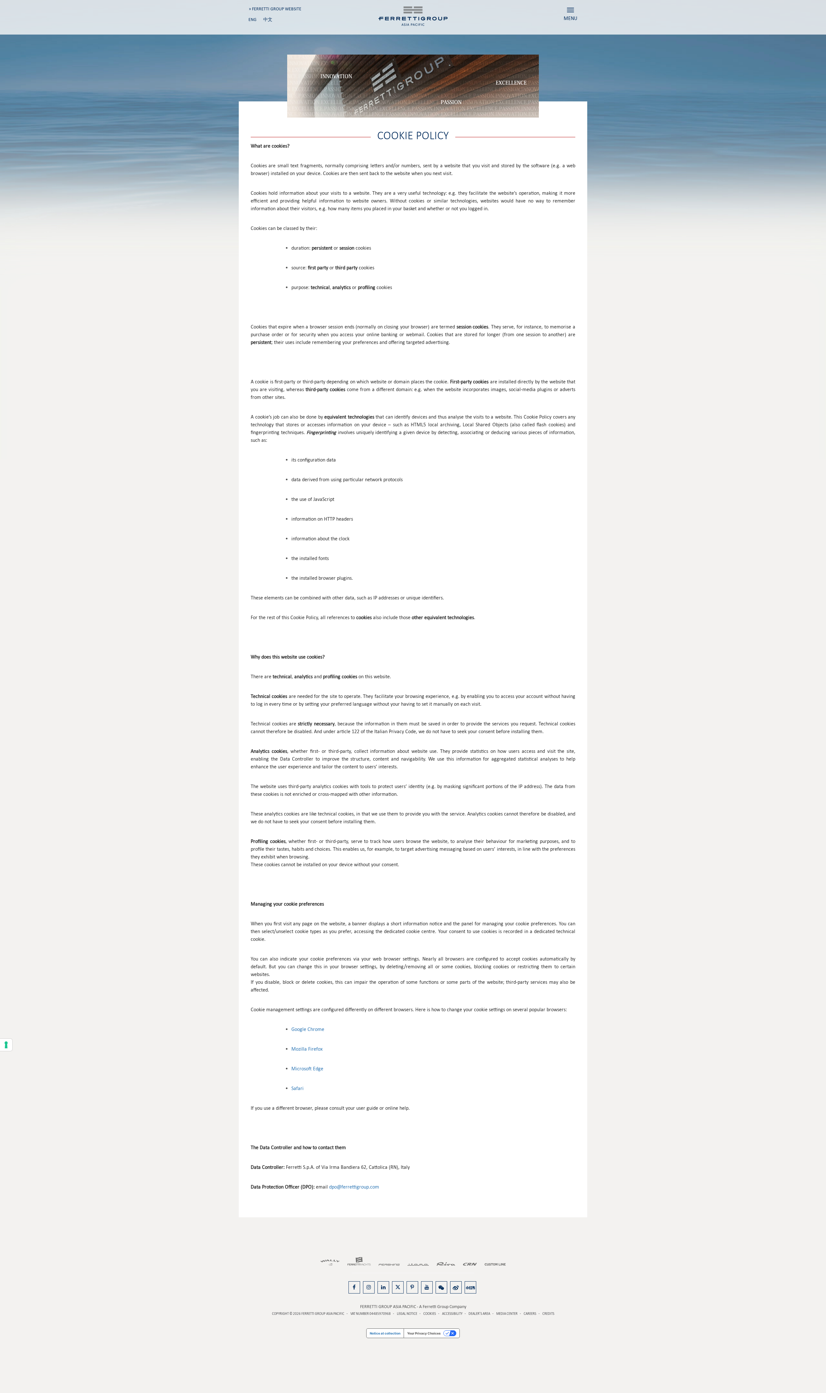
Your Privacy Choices (424, 1333)
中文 (267, 19)
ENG (252, 19)
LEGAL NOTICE (407, 1314)
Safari (297, 1088)
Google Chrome (307, 1029)
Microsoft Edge (307, 1069)
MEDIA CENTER (507, 1314)
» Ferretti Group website (275, 9)
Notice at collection (385, 1333)
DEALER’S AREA (479, 1314)
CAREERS (530, 1314)
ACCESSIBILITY (452, 1314)
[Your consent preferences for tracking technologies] (6, 1045)
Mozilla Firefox (307, 1049)
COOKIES (429, 1314)
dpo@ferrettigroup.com (354, 1187)
